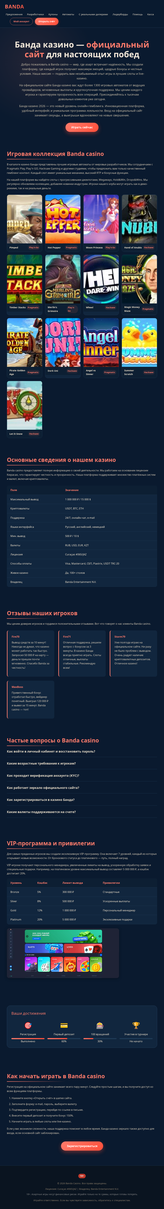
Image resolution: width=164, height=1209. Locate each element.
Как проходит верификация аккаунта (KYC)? (43, 775)
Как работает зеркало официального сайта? (43, 788)
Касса (150, 14)
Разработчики (35, 14)
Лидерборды (120, 14)
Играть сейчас (82, 127)
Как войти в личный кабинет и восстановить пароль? (51, 751)
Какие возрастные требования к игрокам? (41, 763)
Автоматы (68, 14)
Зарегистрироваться (82, 1146)
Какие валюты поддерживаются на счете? (41, 812)
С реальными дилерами (93, 14)
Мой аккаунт (21, 21)
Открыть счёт (46, 21)
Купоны (53, 14)
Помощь (138, 14)
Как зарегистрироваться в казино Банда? (40, 800)
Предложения (14, 14)
